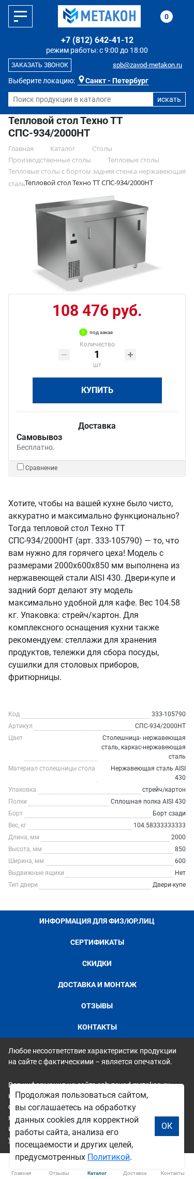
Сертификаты (97, 942)
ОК (166, 1126)
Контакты (97, 1027)
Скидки (97, 963)
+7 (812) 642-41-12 (97, 40)
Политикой (108, 1157)
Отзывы (97, 1006)
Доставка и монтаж (97, 984)
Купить (97, 390)
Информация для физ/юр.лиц (97, 921)
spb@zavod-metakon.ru (147, 65)
